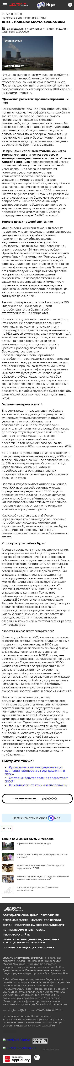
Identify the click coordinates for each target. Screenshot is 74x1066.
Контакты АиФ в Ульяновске (24, 929)
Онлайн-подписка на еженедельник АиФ (34, 925)
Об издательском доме (20, 915)
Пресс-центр (50, 915)
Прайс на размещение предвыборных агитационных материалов (31, 941)
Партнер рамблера (51, 1049)
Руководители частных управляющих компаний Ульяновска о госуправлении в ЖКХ (35, 771)
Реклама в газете (15, 920)
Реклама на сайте (16, 934)
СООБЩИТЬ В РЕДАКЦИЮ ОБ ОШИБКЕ (28, 947)
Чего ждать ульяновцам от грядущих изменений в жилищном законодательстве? (43, 877)
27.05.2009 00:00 (12, 14)
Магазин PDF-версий (46, 920)
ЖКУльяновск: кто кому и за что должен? (38, 785)
